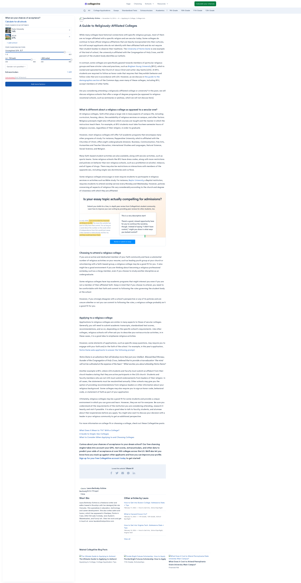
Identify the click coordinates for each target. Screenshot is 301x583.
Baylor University (136, 180)
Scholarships (139, 562)
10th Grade (185, 10)
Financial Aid (174, 567)
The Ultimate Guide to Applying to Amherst (98, 559)
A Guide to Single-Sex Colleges (94, 434)
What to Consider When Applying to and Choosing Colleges (106, 437)
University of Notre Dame (138, 49)
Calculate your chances (205, 4)
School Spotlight (157, 508)
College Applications (101, 10)
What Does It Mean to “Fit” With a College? (99, 430)
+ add (69, 72)
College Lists (140, 18)
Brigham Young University (139, 66)
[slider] (65, 52)
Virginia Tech (128, 533)
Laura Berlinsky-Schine (91, 18)
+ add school (12, 43)
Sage (128, 4)
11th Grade (197, 10)
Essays (116, 10)
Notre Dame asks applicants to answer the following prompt (107, 350)
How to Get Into (144, 508)
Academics (160, 10)
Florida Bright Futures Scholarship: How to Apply (145, 559)
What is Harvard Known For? (135, 514)
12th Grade (209, 10)
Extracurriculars (146, 10)
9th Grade (174, 10)
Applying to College (128, 18)
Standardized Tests (129, 10)
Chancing (138, 4)
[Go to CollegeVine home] (92, 3)
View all (127, 539)
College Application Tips (106, 562)
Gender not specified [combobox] (15, 66)
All (89, 10)
